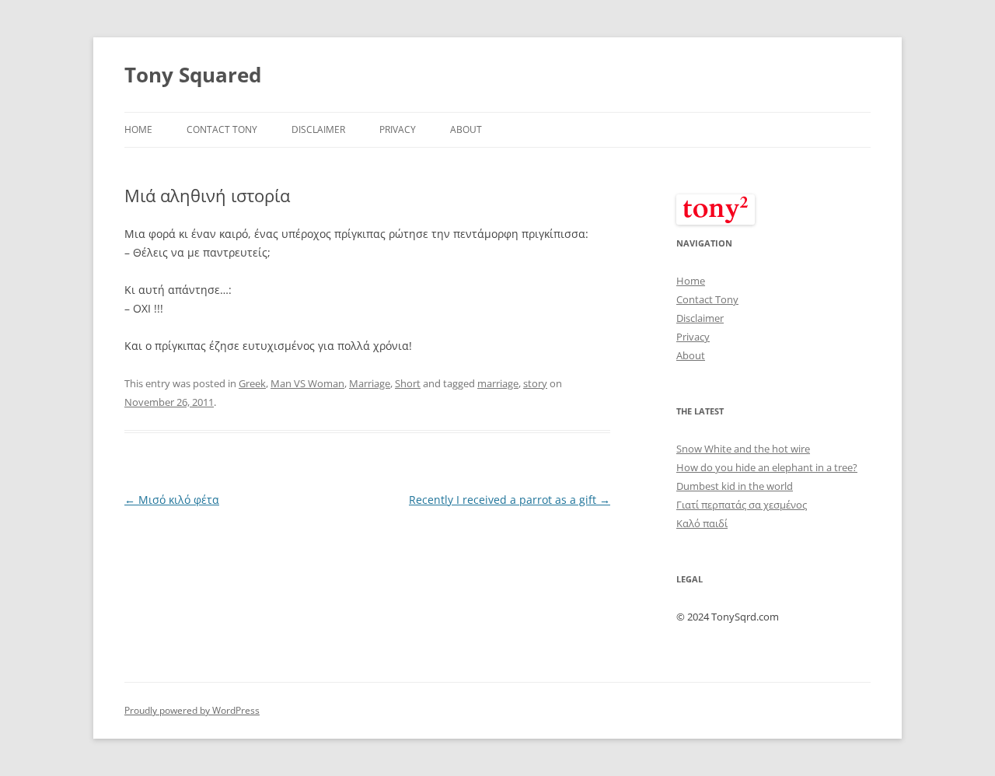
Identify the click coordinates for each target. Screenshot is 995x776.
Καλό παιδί (702, 523)
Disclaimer (318, 129)
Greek (252, 383)
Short (408, 383)
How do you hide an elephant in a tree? (766, 467)
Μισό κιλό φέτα (171, 499)
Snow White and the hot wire (743, 449)
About (466, 129)
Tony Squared (192, 75)
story (535, 383)
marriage (497, 383)
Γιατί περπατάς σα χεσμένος (741, 505)
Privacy (397, 129)
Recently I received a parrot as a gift (509, 499)
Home (138, 129)
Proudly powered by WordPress (192, 710)
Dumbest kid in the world (734, 486)
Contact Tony (222, 129)
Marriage (369, 383)
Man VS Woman (307, 383)
